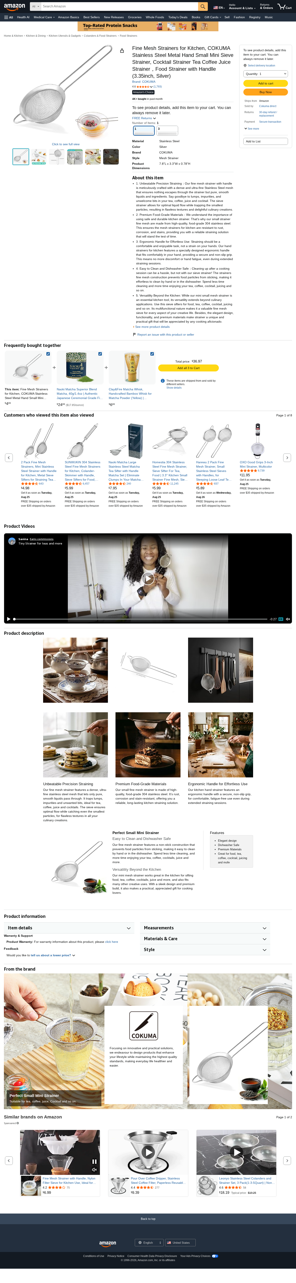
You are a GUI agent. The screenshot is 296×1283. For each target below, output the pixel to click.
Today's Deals (177, 17)
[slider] (140, 619)
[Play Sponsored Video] (148, 1152)
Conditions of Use (93, 1256)
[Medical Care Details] (54, 17)
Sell (226, 17)
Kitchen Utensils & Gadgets (65, 35)
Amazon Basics (68, 17)
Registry (254, 17)
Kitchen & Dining (36, 35)
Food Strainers (128, 35)
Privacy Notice (115, 1256)
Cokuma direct (267, 106)
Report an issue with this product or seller (165, 334)
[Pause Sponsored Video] (94, 1162)
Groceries (134, 17)
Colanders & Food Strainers (100, 35)
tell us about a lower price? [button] (51, 955)
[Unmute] (288, 619)
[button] (8, 17)
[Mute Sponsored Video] (94, 1170)
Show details (174, 387)
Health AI (23, 17)
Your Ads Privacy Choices (195, 1256)
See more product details (152, 326)
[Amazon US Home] (107, 1244)
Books (196, 17)
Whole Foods (155, 17)
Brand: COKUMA (143, 81)
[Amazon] (15, 6)
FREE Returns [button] (142, 118)
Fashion (239, 17)
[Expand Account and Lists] (255, 8)
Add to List (253, 141)
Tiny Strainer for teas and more (40, 543)
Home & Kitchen (13, 35)
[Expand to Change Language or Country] (224, 8)
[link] (80, 367)
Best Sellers (91, 17)
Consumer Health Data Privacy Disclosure (152, 1256)
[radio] (21, 157)
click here (111, 941)
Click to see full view (66, 144)
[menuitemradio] (280, 619)
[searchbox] (119, 6)
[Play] (7, 619)
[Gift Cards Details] (220, 17)
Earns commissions (42, 539)
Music (269, 17)
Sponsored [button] (10, 1123)
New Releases (114, 17)
